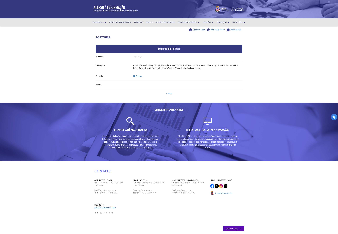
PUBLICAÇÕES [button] (222, 22)
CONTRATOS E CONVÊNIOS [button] (187, 22)
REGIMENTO (138, 22)
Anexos (99, 84)
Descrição (100, 65)
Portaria (99, 76)
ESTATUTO (149, 22)
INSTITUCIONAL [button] (98, 22)
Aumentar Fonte (218, 29)
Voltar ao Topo (232, 228)
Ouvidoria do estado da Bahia (105, 207)
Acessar (138, 76)
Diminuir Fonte (199, 29)
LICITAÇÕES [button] (207, 22)
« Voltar (169, 93)
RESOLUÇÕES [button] (238, 22)
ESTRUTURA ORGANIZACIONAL (120, 22)
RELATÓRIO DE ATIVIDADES (165, 22)
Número (99, 56)
